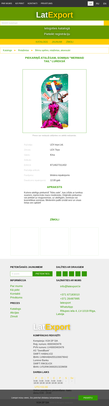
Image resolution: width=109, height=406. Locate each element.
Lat (54, 14)
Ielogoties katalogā (56, 28)
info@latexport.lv (70, 286)
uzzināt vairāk (69, 398)
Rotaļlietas (23, 50)
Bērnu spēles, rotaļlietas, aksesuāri (52, 50)
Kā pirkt (19, 3)
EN (104, 3)
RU (97, 3)
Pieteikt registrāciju (56, 34)
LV (90, 3)
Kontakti (32, 3)
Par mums (6, 3)
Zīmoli (69, 42)
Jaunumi (57, 42)
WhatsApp (66, 306)
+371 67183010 (70, 294)
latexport (65, 302)
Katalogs (42, 42)
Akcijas (14, 312)
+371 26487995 (70, 298)
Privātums (46, 3)
